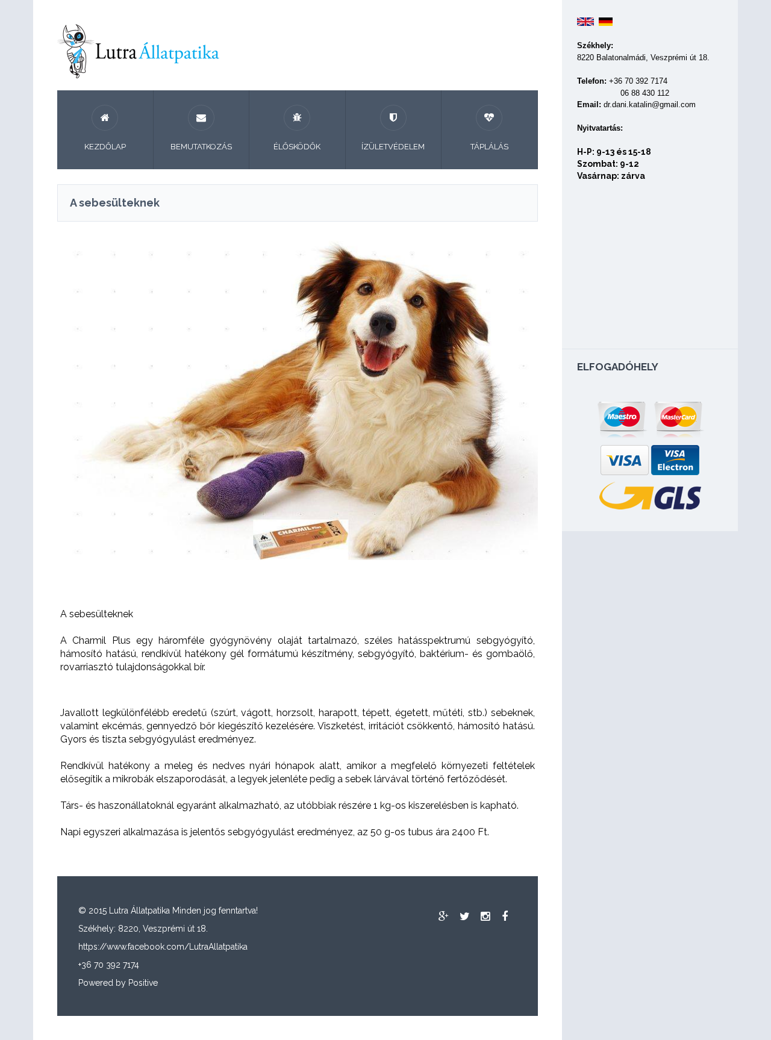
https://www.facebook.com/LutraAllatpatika (163, 946)
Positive (143, 983)
